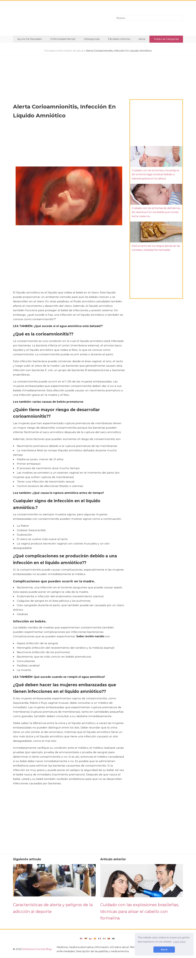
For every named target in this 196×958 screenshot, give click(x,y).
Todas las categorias (166, 39)
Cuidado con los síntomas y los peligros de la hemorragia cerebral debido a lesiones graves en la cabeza (155, 174)
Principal (49, 50)
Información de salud (70, 50)
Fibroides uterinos (119, 39)
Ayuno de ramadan (29, 39)
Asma (142, 39)
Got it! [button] (164, 949)
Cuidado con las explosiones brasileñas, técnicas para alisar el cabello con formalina (139, 911)
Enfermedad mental (62, 39)
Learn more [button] (179, 941)
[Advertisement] (61, 18)
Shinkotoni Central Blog (37, 949)
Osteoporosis (92, 39)
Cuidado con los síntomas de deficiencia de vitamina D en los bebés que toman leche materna (156, 212)
